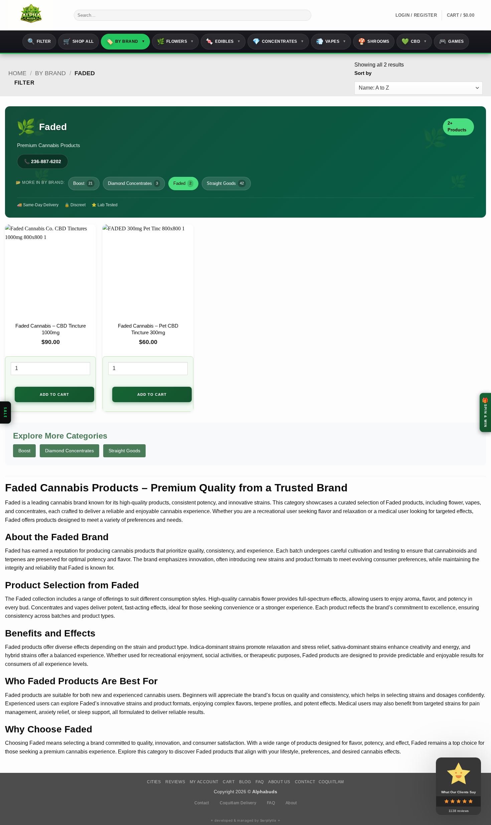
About (291, 803)
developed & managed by (245, 820)
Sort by (362, 73)
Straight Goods (225, 183)
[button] (465, 15)
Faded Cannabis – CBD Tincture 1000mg (50, 329)
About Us (279, 782)
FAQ (260, 782)
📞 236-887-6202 (42, 161)
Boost (83, 183)
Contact (305, 782)
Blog (245, 782)
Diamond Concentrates (133, 183)
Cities (154, 782)
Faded (182, 183)
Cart (228, 782)
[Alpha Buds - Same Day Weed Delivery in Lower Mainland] (36, 15)
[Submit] (305, 15)
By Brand (50, 73)
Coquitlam (331, 782)
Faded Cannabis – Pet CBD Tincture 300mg (148, 329)
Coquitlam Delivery (238, 803)
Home (17, 73)
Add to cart (54, 394)
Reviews (175, 782)
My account (204, 782)
